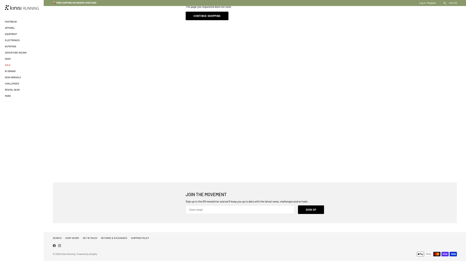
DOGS (8, 58)
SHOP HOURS (72, 238)
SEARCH (57, 238)
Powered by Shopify (87, 254)
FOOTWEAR (11, 21)
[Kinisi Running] (22, 7)
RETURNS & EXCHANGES (114, 238)
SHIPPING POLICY (140, 238)
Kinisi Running (68, 254)
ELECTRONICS (12, 40)
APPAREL (10, 27)
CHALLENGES (12, 83)
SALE (8, 64)
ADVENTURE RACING (16, 52)
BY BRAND (10, 71)
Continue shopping (207, 15)
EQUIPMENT (11, 34)
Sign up (311, 209)
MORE (8, 95)
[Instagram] (59, 246)
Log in (422, 2)
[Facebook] (54, 246)
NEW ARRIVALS (13, 77)
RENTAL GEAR (12, 89)
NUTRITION (10, 46)
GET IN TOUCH (90, 238)
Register (431, 2)
